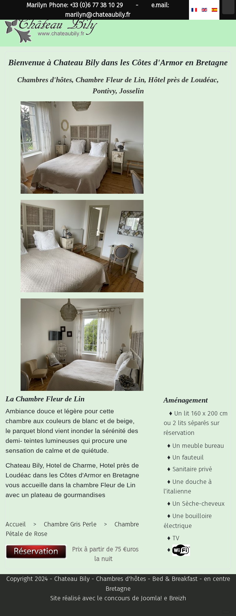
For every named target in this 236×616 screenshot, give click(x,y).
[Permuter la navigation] (226, 612)
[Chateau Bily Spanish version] (214, 10)
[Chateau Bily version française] (194, 10)
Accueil (16, 524)
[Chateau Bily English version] (204, 10)
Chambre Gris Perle (70, 524)
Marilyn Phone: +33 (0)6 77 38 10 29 (74, 5)
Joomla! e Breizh (163, 598)
